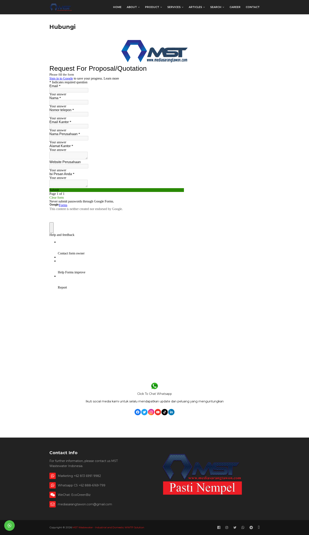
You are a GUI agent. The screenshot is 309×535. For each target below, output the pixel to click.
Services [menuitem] (174, 7)
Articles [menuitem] (195, 7)
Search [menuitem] (215, 7)
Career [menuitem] (235, 7)
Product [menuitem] (152, 7)
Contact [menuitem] (253, 7)
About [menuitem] (132, 7)
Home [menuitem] (117, 7)
